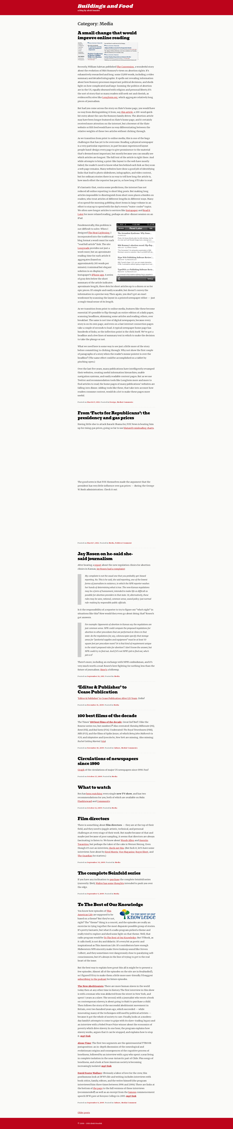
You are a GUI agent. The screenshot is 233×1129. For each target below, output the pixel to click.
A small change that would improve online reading (107, 35)
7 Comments (131, 748)
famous (132, 1092)
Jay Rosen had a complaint (111, 569)
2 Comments (127, 402)
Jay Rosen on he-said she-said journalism (105, 556)
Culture (117, 748)
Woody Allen (127, 840)
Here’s (103, 669)
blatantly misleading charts (139, 428)
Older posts (84, 1112)
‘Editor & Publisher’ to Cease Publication (102, 689)
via (103, 741)
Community (103, 801)
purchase (115, 879)
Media (119, 402)
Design (113, 402)
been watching (94, 793)
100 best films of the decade (107, 715)
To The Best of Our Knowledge (110, 904)
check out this (116, 848)
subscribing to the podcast (92, 979)
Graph (81, 770)
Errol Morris (111, 852)
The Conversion (125, 66)
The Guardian (85, 855)
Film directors (93, 818)
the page (98, 1088)
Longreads (83, 248)
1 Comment (127, 543)
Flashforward (85, 801)
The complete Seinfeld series (109, 873)
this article (127, 112)
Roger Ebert (142, 852)
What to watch (94, 787)
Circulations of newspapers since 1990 (108, 761)
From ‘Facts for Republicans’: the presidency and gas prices (114, 415)
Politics (118, 543)
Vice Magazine (127, 852)
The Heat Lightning (99, 232)
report (97, 565)
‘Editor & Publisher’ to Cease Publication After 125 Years (107, 698)
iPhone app (98, 275)
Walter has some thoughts (110, 883)
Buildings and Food (105, 6)
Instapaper (132, 210)
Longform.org (110, 97)
